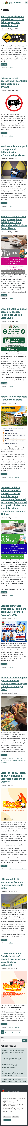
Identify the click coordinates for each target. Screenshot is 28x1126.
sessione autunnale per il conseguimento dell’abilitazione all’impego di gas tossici (14, 150)
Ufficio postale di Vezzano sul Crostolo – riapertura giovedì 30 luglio (13, 883)
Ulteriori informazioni (8, 1111)
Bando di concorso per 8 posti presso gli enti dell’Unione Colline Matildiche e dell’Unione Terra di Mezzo (14, 222)
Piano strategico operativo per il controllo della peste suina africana (14, 82)
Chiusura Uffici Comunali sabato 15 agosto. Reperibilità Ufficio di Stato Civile (14, 313)
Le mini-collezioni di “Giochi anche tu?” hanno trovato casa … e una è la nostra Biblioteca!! (13, 959)
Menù (2, 4)
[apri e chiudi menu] (2, 1)
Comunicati (18, 758)
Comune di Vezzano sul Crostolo (15, 2)
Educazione (4, 760)
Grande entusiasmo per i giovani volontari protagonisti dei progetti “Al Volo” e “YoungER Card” (14, 683)
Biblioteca (11, 477)
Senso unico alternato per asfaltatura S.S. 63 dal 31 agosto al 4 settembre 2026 (12, 21)
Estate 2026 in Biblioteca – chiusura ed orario (14, 398)
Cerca (2, 1037)
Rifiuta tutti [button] (15, 1116)
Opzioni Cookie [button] (7, 1116)
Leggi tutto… (4, 64)
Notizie (11, 68)
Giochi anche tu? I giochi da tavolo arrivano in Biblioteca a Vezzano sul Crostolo (13, 777)
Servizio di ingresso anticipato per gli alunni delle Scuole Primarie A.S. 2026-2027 (13, 610)
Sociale (15, 760)
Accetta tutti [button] (7, 1120)
